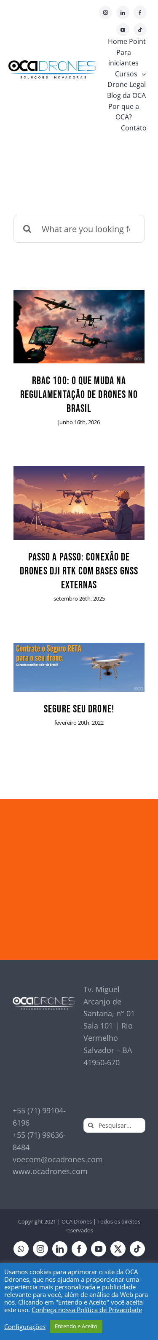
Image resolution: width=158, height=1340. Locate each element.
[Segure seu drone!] (79, 667)
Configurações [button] (25, 1326)
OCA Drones (77, 1221)
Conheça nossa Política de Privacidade (87, 1309)
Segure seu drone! (79, 709)
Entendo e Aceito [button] (76, 1326)
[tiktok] (140, 29)
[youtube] (122, 29)
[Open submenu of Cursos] (146, 74)
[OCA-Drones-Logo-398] (52, 64)
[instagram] (105, 12)
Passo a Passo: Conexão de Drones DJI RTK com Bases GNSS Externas (79, 571)
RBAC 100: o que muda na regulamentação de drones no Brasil (79, 394)
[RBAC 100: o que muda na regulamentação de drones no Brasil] (79, 326)
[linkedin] (122, 12)
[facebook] (140, 12)
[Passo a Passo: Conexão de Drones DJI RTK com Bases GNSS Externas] (79, 503)
